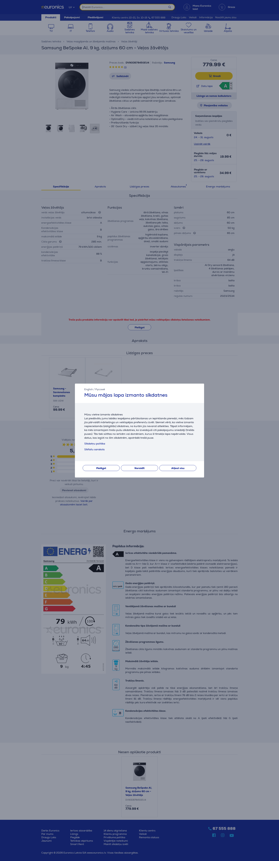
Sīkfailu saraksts (94, 449)
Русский (100, 389)
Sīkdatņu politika (94, 443)
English (88, 389)
